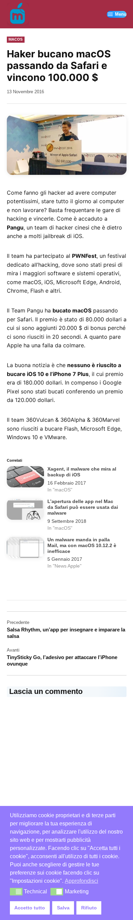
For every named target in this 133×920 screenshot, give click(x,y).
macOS (16, 39)
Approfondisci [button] (81, 881)
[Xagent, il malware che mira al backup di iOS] (25, 478)
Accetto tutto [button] (29, 907)
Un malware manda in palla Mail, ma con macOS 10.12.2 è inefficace (81, 545)
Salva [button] (63, 907)
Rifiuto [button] (89, 907)
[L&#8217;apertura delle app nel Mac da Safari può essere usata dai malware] (25, 510)
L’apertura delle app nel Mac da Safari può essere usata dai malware (82, 507)
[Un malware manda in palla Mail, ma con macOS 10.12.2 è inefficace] (25, 549)
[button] (67, 145)
